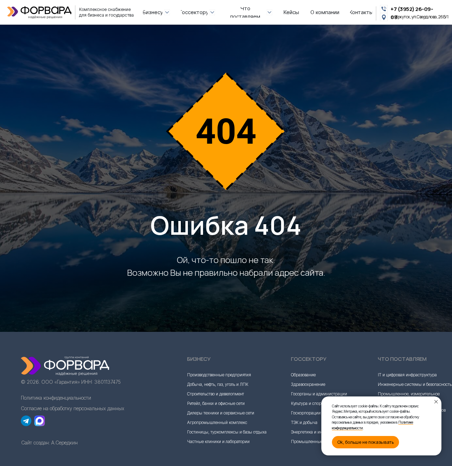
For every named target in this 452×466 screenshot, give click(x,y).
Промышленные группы (314, 441)
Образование (303, 374)
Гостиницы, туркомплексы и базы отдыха (227, 432)
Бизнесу (198, 359)
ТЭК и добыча (304, 422)
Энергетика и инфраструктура (320, 432)
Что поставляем (402, 359)
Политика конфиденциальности (56, 398)
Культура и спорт (307, 403)
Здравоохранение (308, 384)
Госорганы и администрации (319, 393)
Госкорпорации (306, 413)
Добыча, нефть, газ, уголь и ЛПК (217, 384)
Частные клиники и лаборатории (218, 441)
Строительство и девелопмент (215, 393)
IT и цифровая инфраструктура (407, 374)
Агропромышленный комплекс (217, 422)
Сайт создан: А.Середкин (49, 443)
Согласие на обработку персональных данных (72, 408)
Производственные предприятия (219, 374)
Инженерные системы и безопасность (415, 384)
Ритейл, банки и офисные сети (216, 403)
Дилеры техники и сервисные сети (220, 413)
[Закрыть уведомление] (436, 401)
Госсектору (308, 359)
